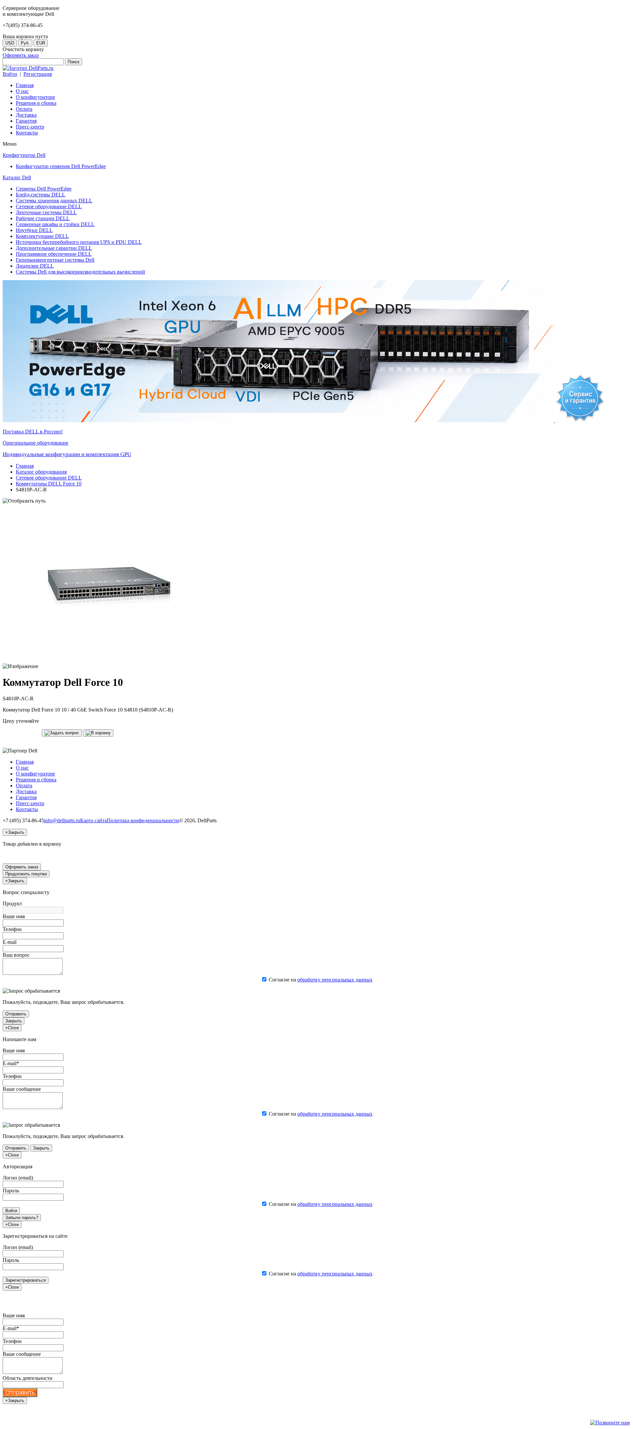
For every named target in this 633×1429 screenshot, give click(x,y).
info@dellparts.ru (62, 820)
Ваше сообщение (22, 1089)
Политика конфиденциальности (143, 820)
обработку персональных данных (335, 979)
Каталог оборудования (41, 472)
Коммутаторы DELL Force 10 (48, 483)
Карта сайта (93, 820)
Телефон (12, 929)
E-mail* (11, 1063)
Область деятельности (27, 1378)
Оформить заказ (21, 55)
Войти (10, 74)
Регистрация (37, 74)
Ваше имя (14, 916)
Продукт (12, 903)
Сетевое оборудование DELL (49, 478)
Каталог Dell (17, 177)
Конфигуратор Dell (24, 155)
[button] (62, 733)
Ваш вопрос (16, 955)
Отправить (15, 1013)
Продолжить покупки (26, 873)
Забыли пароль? (21, 1217)
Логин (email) (18, 1178)
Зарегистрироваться (25, 1280)
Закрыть (13, 1020)
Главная (25, 466)
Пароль (11, 1190)
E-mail (9, 942)
